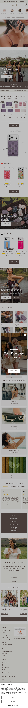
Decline (13, 701)
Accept (13, 697)
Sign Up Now (14, 370)
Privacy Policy (11, 693)
